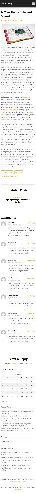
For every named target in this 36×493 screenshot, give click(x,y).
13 (17, 389)
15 (27, 389)
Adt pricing (18, 172)
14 (22, 389)
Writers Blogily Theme (19, 482)
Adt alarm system (12, 110)
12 (12, 389)
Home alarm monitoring (9, 176)
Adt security (26, 97)
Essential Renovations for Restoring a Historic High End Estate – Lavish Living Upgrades (17, 429)
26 (12, 396)
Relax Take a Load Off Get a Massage (21, 457)
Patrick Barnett (5, 452)
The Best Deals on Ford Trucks (20, 465)
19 (12, 392)
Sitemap (18, 489)
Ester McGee (12, 331)
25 (7, 396)
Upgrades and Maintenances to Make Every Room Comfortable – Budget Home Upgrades (16, 425)
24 (2, 396)
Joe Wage (11, 223)
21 (22, 392)
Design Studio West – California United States (14, 416)
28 (22, 396)
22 (27, 392)
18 (7, 392)
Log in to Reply (30, 223)
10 (2, 389)
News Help (6, 3)
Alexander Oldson (6, 468)
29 (27, 396)
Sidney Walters (13, 295)
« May (3, 401)
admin (5, 20)
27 (17, 396)
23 (31, 392)
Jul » (7, 401)
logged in (16, 363)
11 (7, 389)
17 (2, 392)
